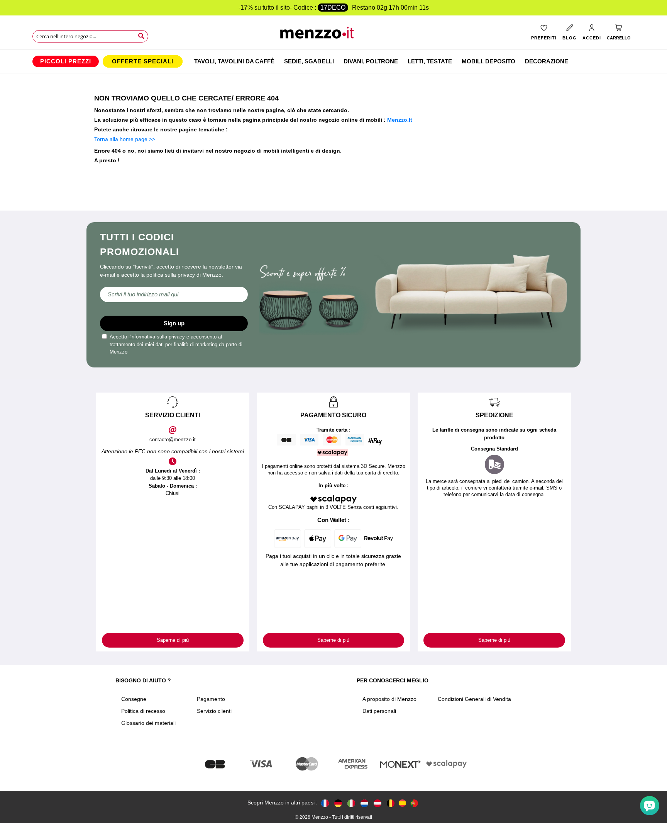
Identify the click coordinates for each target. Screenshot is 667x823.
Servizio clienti (214, 711)
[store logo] (333, 35)
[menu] (333, 61)
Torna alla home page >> (124, 139)
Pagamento (211, 699)
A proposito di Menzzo (389, 699)
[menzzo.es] (402, 803)
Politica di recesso (143, 711)
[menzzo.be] (390, 803)
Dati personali (379, 711)
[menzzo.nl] (364, 803)
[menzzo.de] (338, 803)
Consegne (133, 699)
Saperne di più (173, 640)
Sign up (174, 323)
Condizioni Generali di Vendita (474, 699)
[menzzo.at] (377, 803)
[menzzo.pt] (414, 803)
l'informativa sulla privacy (157, 337)
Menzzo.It (399, 120)
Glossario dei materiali (148, 723)
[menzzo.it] (351, 803)
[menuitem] (65, 61)
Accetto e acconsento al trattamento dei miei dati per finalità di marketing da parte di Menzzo (176, 344)
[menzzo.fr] (325, 803)
